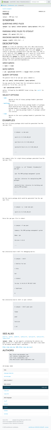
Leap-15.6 (6, 393)
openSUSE (13, 1)
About (18, 1)
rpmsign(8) (31, 336)
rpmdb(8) (16, 336)
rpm (16, 5)
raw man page (7, 376)
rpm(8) (39, 90)
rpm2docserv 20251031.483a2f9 (36, 427)
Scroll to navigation (7, 8)
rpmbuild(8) (6, 338)
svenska (6, 413)
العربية (5, 400)
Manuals (4, 5)
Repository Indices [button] (24, 1)
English (6, 407)
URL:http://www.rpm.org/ (24, 347)
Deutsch (6, 404)
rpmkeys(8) (24, 336)
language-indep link (8, 373)
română (6, 410)
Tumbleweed (11, 5)
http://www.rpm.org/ (9, 347)
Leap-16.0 (6, 390)
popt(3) (5, 336)
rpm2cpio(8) (40, 336)
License (46, 427)
